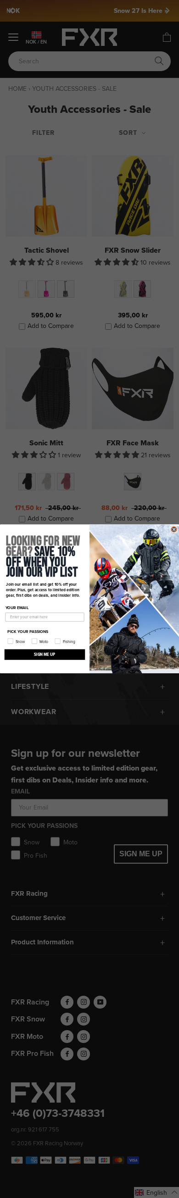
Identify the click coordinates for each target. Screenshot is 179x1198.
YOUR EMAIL (17, 608)
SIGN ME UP (44, 654)
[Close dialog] (174, 529)
